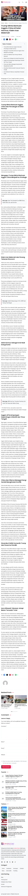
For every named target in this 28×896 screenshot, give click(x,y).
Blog (2, 877)
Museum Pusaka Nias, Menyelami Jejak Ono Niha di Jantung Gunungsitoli (16, 834)
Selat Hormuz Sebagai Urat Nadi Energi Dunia (14, 58)
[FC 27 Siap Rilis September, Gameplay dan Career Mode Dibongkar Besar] (4, 830)
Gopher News (17, 848)
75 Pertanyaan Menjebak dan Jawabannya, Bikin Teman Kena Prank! (15, 798)
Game (3, 868)
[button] (19, 2)
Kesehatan (8, 868)
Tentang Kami (4, 879)
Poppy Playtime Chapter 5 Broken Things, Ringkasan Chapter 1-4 (14, 776)
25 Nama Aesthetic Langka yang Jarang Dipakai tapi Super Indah (15, 781)
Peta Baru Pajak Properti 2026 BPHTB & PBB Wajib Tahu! (15, 787)
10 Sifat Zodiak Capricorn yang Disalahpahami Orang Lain (13, 792)
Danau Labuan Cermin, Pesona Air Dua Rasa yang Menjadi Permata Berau (17, 815)
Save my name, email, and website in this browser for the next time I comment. (15, 762)
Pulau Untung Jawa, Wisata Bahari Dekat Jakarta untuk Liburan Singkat (17, 809)
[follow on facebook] (2, 862)
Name (3, 741)
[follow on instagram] (4, 862)
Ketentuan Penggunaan (6, 886)
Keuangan (15, 868)
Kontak (2, 884)
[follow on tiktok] (15, 862)
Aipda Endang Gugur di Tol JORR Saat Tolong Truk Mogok (21, 705)
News (4, 18)
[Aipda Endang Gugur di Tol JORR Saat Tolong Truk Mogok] (21, 702)
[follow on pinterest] (12, 862)
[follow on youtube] (7, 862)
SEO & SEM (8, 870)
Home (2, 23)
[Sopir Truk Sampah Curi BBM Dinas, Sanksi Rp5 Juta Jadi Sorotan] (7, 702)
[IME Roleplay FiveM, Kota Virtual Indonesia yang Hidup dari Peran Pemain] (4, 824)
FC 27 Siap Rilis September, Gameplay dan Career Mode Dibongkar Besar (15, 828)
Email (3, 748)
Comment (4, 726)
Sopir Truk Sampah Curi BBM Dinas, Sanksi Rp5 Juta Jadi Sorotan (6, 705)
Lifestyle (22, 868)
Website (3, 754)
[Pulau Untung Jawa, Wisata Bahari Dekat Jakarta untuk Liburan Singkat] (4, 811)
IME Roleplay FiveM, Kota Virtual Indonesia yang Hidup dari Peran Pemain (16, 821)
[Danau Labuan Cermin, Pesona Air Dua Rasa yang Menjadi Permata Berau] (4, 817)
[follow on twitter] (10, 862)
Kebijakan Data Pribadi (6, 882)
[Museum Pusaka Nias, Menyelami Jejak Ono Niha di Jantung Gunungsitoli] (4, 836)
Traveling (15, 870)
